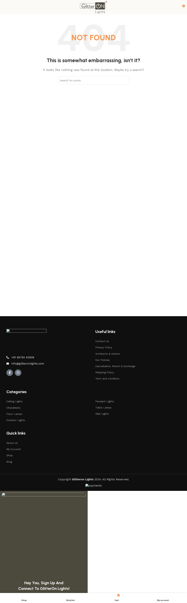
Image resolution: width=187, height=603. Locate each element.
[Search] (126, 80)
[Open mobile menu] (4, 7)
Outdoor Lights (15, 420)
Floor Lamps (14, 413)
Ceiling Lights (14, 401)
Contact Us (102, 341)
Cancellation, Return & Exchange (115, 366)
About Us (12, 442)
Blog (9, 461)
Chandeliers (13, 407)
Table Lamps (103, 407)
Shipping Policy (104, 372)
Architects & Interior (107, 353)
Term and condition (107, 378)
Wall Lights (102, 413)
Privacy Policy (103, 347)
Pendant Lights (104, 401)
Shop (9, 455)
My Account (13, 449)
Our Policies (102, 359)
